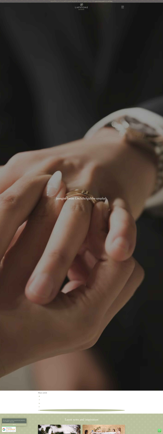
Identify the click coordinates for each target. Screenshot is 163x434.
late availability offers (103, 1)
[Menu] (122, 7)
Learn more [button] (11, 421)
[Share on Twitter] (39, 396)
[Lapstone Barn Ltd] (81, 7)
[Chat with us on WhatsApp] (159, 430)
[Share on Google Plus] (39, 406)
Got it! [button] (14, 424)
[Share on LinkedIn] (39, 403)
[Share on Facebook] (39, 399)
